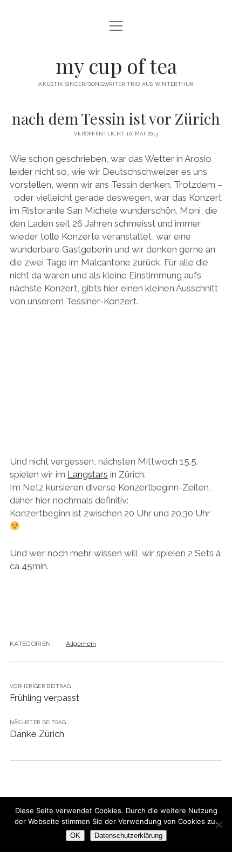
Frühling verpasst (44, 697)
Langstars (87, 474)
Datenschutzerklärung (128, 835)
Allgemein (81, 643)
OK (75, 835)
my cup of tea (116, 65)
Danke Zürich (37, 733)
